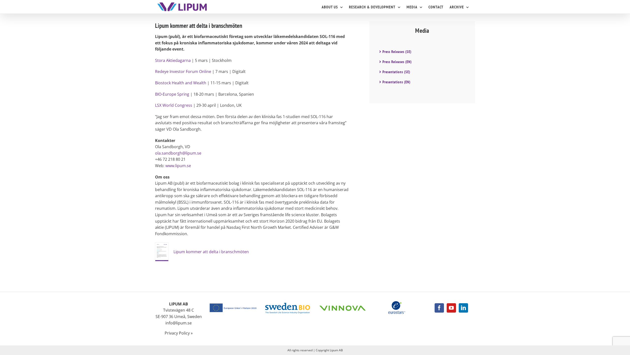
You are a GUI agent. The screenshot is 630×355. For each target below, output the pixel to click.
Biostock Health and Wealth (180, 83)
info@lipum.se (178, 323)
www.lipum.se (178, 165)
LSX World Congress (173, 105)
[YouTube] (451, 308)
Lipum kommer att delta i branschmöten (211, 251)
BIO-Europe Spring (172, 94)
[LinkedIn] (463, 308)
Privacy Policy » (179, 333)
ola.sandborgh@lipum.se (178, 153)
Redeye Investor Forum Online (183, 71)
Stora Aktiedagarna (173, 60)
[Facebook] (439, 308)
